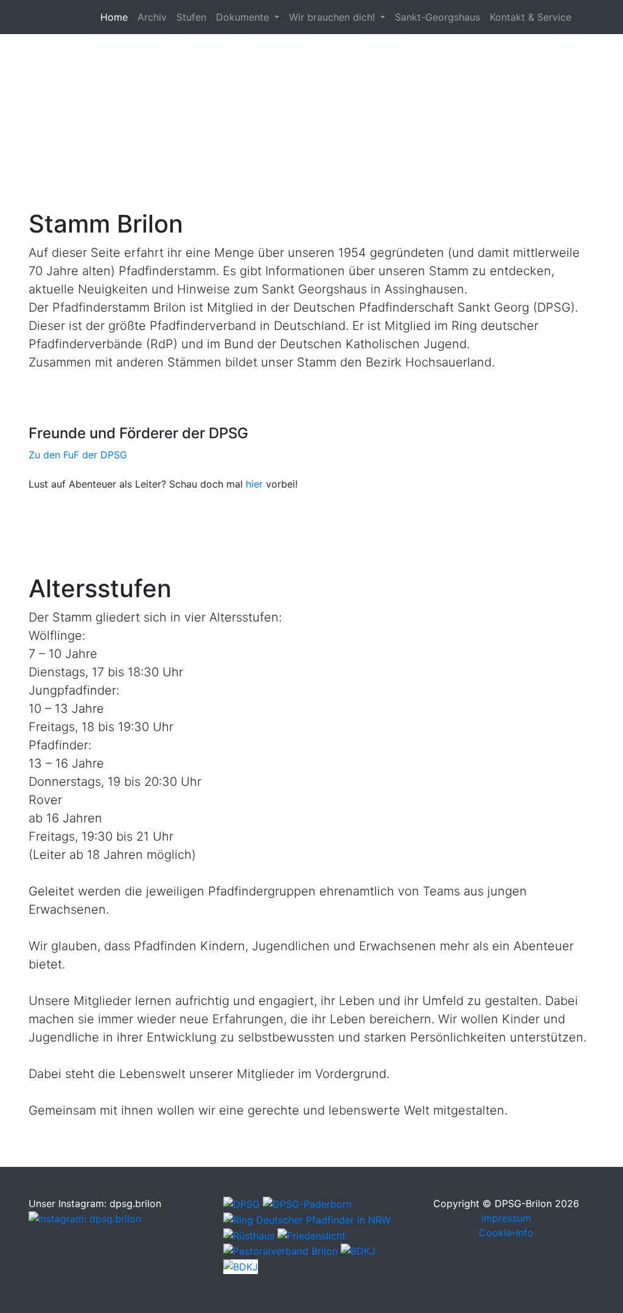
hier (254, 484)
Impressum (506, 1218)
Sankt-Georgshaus (437, 17)
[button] (47, 90)
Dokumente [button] (244, 17)
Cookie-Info (506, 1233)
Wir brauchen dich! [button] (333, 17)
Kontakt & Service (530, 17)
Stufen (191, 17)
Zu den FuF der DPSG (78, 455)
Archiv (152, 17)
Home (116, 17)
